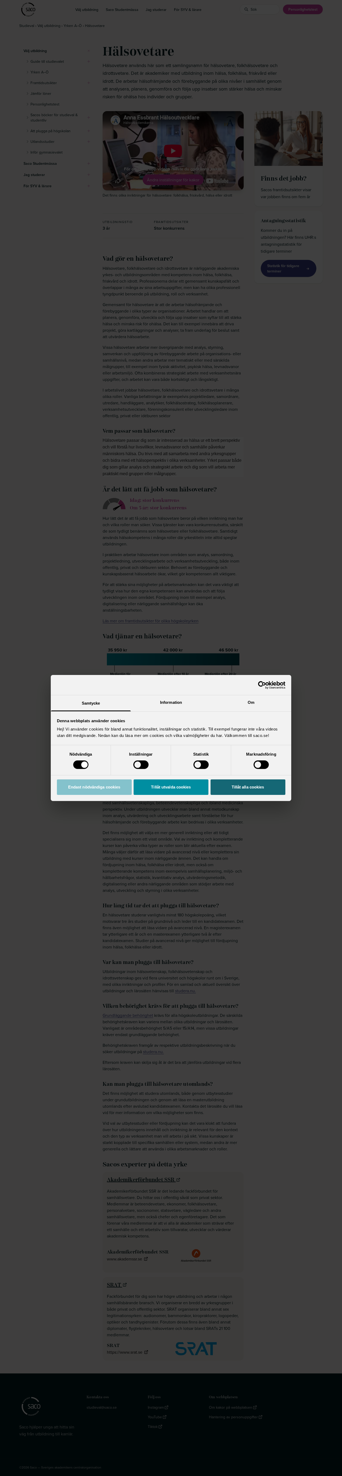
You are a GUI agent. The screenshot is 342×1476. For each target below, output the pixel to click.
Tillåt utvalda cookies (171, 787)
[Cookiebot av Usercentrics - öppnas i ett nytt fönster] (262, 685)
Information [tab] (171, 702)
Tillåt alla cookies (248, 787)
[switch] (141, 764)
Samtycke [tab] (91, 703)
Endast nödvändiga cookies (94, 787)
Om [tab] (251, 702)
